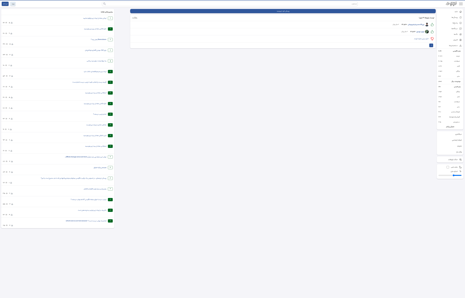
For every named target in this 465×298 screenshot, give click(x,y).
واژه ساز (459, 152)
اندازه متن (453, 171)
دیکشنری (458, 134)
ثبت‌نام (5, 4)
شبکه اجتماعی (457, 140)
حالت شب (454, 167)
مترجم (459, 146)
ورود (13, 4)
